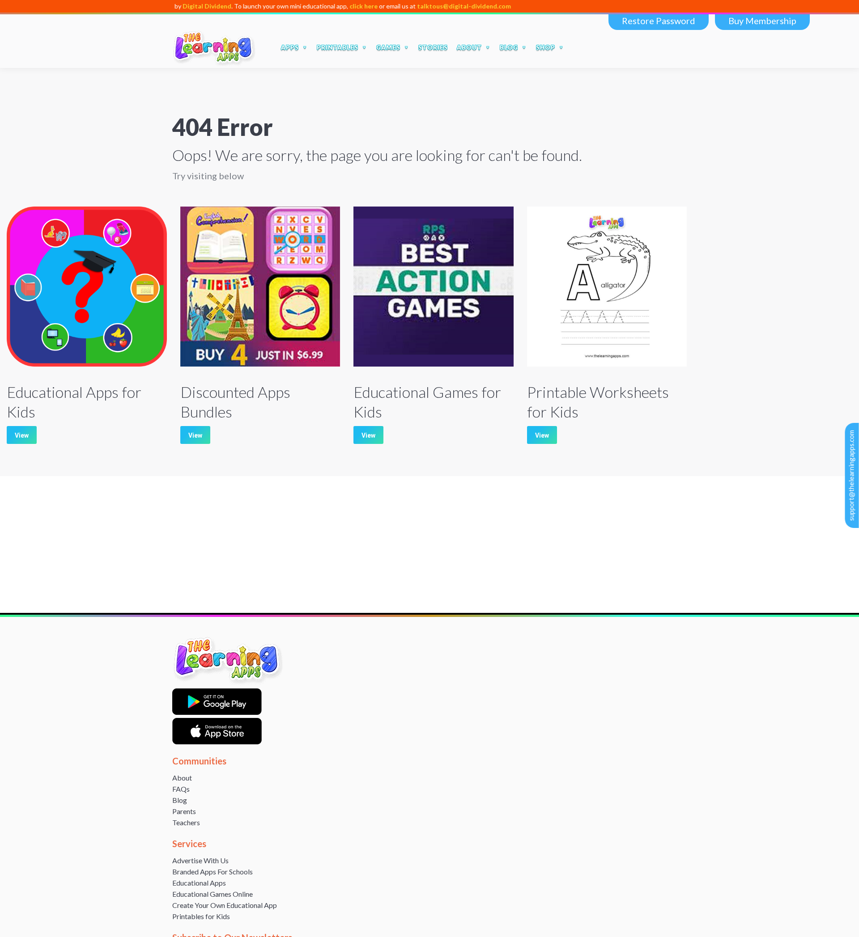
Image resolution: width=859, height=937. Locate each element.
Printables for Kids (201, 916)
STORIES (433, 47)
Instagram (656, 47)
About (182, 777)
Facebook (600, 47)
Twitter (618, 47)
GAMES (388, 47)
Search (580, 47)
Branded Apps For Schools (212, 871)
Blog (179, 800)
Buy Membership (762, 20)
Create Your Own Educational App (224, 905)
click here (324, 6)
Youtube (637, 47)
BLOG (509, 47)
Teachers (186, 822)
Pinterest (675, 47)
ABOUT (469, 47)
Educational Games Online (212, 894)
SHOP (545, 47)
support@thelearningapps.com (851, 475)
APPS (290, 47)
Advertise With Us (200, 860)
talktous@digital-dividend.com (424, 6)
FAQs (181, 789)
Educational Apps (199, 882)
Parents (184, 811)
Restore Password (658, 20)
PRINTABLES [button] (337, 47)
